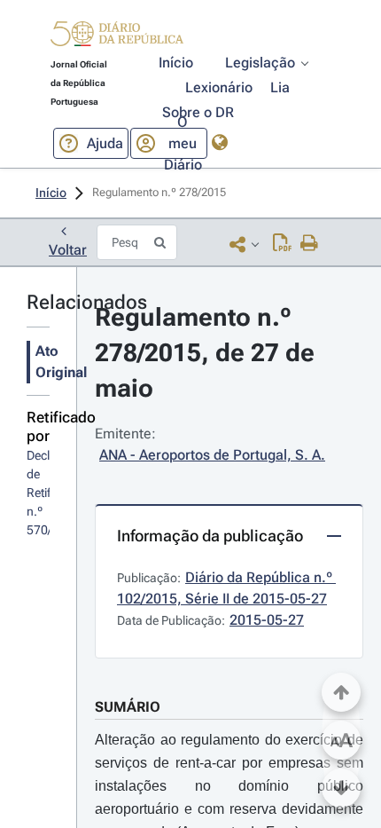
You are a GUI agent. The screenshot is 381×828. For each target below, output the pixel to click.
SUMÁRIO (127, 706)
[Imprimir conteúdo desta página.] (309, 244)
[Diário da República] (117, 37)
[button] (117, 36)
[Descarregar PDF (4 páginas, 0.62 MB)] (282, 244)
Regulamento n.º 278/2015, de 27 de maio (208, 353)
